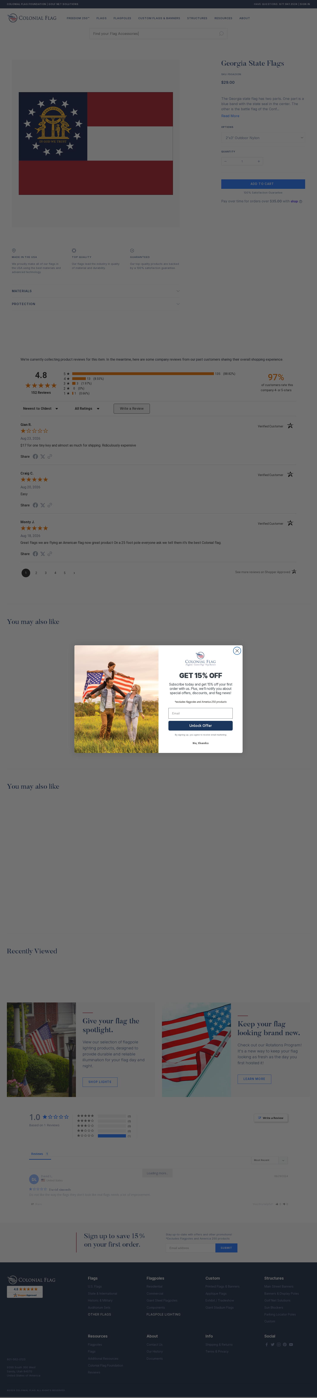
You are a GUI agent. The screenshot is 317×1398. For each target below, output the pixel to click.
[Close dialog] (237, 651)
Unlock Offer (200, 725)
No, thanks (201, 743)
